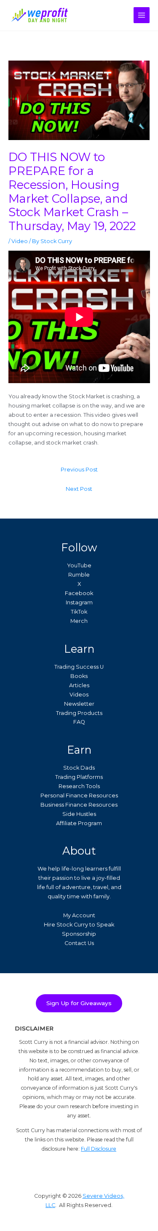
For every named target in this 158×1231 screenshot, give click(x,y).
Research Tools (79, 786)
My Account (79, 915)
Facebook (79, 593)
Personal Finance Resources (79, 795)
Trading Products (79, 713)
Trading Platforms (79, 777)
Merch (79, 621)
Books (79, 676)
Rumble (79, 575)
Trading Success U (79, 667)
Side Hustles (79, 814)
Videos (79, 694)
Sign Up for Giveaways (79, 1003)
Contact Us (79, 943)
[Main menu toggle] (142, 15)
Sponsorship (79, 934)
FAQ (79, 722)
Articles (79, 685)
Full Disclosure (98, 1149)
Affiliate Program (79, 823)
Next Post (79, 489)
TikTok (79, 612)
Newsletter (79, 704)
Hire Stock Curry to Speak (79, 924)
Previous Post (79, 469)
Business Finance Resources (79, 805)
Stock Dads (79, 768)
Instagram (79, 602)
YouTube (79, 565)
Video (19, 241)
